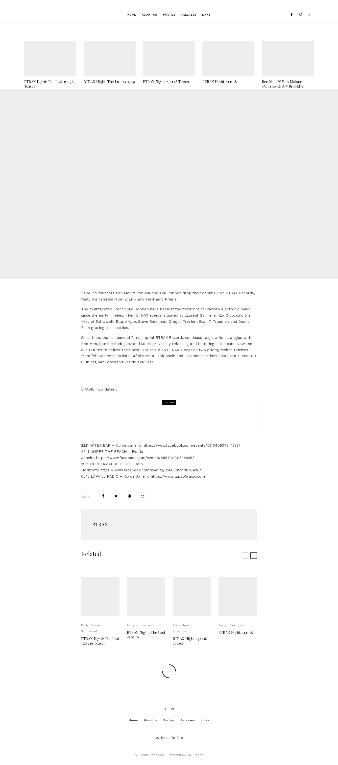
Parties (169, 14)
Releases (188, 14)
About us (149, 14)
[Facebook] (292, 14)
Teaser (96, 625)
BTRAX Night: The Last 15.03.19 (109, 81)
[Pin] (173, 201)
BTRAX (100, 524)
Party (153, 171)
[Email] (186, 201)
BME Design (194, 755)
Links (206, 14)
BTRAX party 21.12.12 (138, 421)
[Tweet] (160, 201)
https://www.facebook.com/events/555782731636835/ (145, 458)
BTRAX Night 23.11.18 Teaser (166, 81)
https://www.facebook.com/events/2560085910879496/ (150, 470)
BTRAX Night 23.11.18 (219, 81)
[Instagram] (300, 14)
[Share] (147, 201)
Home (131, 14)
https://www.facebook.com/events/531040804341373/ (191, 445)
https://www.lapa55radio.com (178, 476)
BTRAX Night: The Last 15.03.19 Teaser (49, 83)
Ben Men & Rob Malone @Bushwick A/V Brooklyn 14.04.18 (283, 86)
